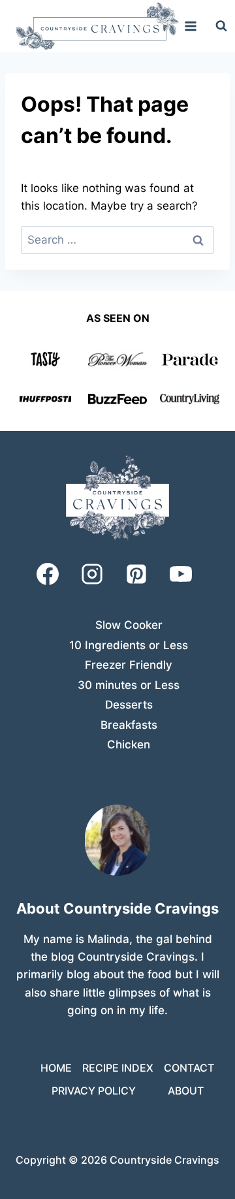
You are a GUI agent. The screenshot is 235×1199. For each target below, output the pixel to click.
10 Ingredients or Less (128, 645)
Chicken (128, 744)
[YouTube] (181, 574)
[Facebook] (47, 574)
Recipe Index (117, 1067)
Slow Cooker (129, 624)
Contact (189, 1067)
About (186, 1090)
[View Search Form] (221, 26)
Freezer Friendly (128, 664)
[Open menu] (191, 26)
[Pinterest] (136, 574)
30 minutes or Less (129, 685)
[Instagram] (92, 574)
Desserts (129, 704)
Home (56, 1067)
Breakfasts (129, 724)
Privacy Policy (94, 1090)
